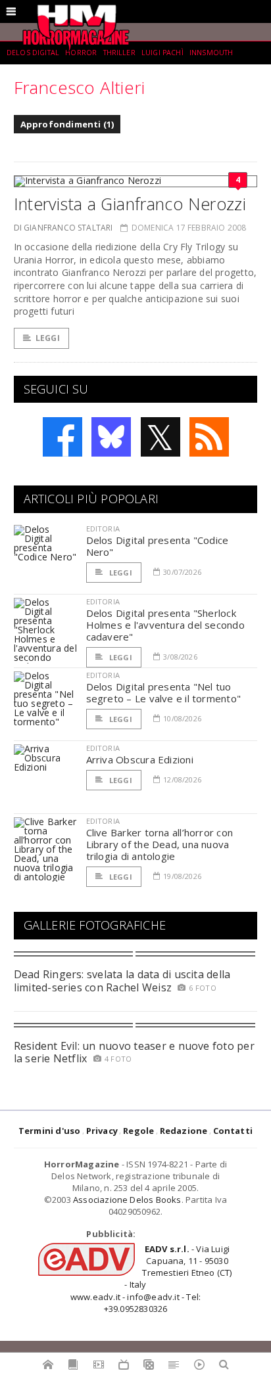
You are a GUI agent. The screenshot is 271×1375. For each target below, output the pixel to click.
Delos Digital (33, 52)
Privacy (102, 1131)
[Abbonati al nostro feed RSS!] (209, 437)
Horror (81, 52)
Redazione (184, 1131)
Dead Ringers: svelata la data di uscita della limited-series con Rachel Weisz (122, 980)
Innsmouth (211, 52)
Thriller (119, 52)
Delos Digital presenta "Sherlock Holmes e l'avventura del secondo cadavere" (165, 624)
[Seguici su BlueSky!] (111, 437)
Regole (138, 1131)
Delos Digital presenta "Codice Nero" (157, 545)
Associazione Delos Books (127, 1200)
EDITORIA (103, 528)
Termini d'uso (49, 1131)
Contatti (233, 1131)
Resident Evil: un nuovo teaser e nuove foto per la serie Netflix (134, 1052)
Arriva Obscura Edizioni (139, 759)
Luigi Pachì (162, 52)
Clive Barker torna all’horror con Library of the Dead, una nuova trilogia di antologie (159, 844)
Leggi (48, 338)
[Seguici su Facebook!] (62, 437)
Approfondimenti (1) (67, 124)
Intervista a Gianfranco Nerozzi (130, 203)
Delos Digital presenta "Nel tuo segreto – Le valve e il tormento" (163, 692)
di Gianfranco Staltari (63, 227)
